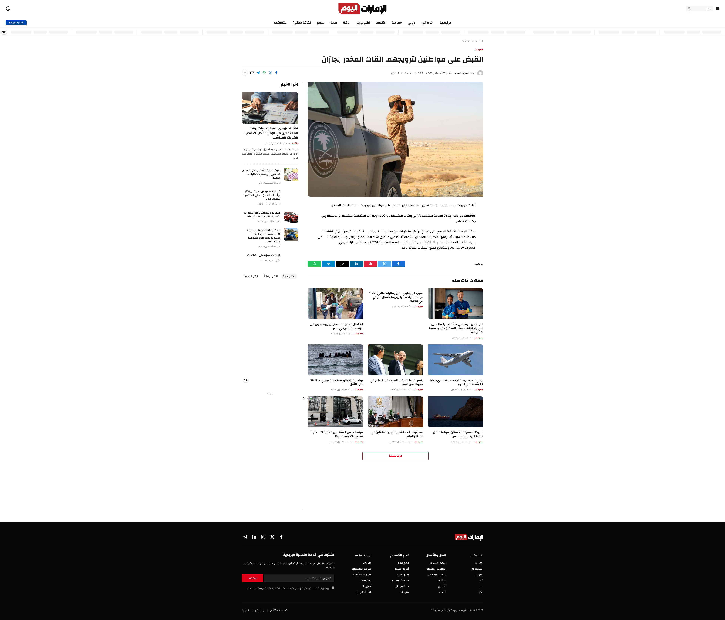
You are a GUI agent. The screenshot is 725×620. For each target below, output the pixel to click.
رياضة (346, 22)
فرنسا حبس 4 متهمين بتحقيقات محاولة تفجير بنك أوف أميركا (336, 434)
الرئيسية (445, 22)
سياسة (397, 22)
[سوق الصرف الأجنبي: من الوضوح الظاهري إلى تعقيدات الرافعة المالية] (291, 174)
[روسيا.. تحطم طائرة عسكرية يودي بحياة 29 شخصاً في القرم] (455, 359)
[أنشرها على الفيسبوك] (276, 73)
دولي (411, 22)
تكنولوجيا (363, 22)
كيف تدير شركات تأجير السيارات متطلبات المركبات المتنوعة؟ (262, 214)
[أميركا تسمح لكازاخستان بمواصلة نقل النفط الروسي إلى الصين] (455, 412)
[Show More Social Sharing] (245, 73)
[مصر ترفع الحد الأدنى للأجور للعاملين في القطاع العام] (395, 412)
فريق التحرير (461, 73)
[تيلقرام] (258, 73)
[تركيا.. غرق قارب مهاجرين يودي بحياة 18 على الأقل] (335, 359)
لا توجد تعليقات (412, 73)
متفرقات (280, 22)
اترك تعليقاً (395, 456)
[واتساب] (264, 73)
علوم (320, 22)
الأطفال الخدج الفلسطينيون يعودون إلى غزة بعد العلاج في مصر (336, 326)
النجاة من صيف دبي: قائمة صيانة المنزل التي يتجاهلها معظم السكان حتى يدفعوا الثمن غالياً (456, 328)
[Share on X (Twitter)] (270, 73)
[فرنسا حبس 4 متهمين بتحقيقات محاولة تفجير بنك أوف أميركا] (335, 412)
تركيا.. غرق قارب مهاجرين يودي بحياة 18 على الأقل (336, 382)
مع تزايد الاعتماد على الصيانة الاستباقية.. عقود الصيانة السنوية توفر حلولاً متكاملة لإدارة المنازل (264, 236)
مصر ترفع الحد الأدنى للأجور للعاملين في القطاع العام (397, 434)
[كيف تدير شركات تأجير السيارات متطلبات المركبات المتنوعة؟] (291, 217)
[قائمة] (717, 8)
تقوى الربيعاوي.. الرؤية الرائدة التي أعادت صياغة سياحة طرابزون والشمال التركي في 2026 (396, 297)
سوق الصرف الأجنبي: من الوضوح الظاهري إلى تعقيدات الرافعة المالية (261, 174)
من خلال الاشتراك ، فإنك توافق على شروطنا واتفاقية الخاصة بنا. (289, 588)
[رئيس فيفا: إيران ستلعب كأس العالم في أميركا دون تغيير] (395, 359)
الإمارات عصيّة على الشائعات (264, 255)
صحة (333, 22)
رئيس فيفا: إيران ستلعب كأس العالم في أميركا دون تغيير (396, 382)
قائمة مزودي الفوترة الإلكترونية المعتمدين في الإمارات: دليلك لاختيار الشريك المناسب (270, 133)
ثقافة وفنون (301, 22)
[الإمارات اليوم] (362, 8)
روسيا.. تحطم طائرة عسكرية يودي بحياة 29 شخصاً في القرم (456, 382)
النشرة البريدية (16, 23)
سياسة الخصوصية (266, 588)
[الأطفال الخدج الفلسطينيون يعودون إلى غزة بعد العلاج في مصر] (335, 303)
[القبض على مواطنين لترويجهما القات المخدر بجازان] (395, 139)
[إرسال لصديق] (252, 73)
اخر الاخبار (427, 22)
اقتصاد (381, 22)
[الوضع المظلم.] (8, 8)
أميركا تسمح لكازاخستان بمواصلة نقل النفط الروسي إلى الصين (458, 434)
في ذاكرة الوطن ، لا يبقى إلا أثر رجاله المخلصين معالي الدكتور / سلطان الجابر (262, 195)
